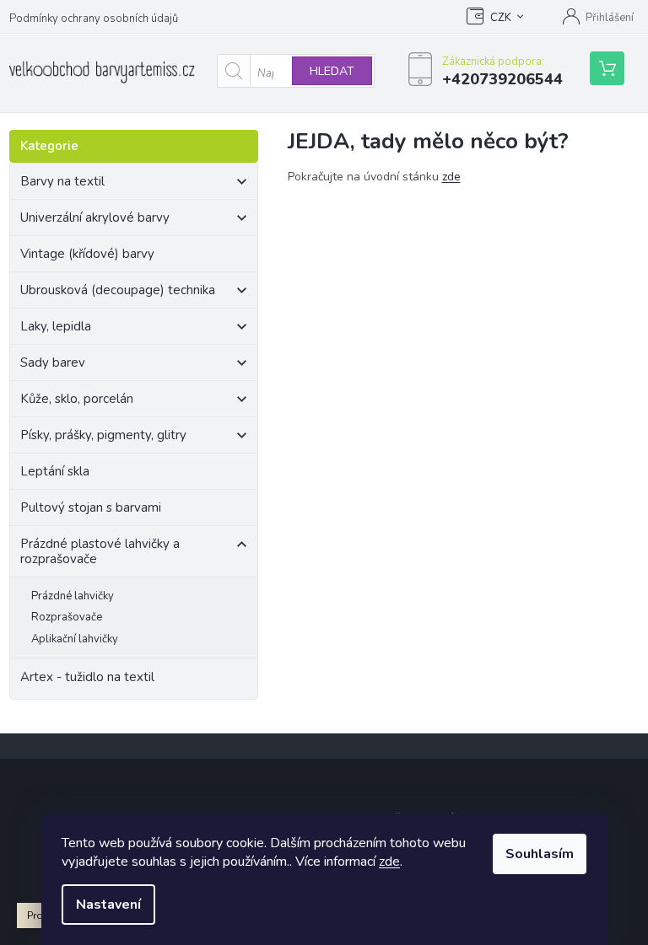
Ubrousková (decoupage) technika (117, 290)
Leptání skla (54, 471)
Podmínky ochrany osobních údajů (93, 18)
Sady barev (52, 362)
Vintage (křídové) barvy (87, 253)
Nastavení (108, 904)
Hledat (332, 71)
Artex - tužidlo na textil (87, 676)
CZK (501, 17)
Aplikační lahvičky (74, 639)
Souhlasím (539, 854)
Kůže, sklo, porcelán (76, 398)
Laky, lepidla (55, 326)
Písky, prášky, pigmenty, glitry (103, 435)
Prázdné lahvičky (72, 596)
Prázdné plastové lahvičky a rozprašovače (100, 551)
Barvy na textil (62, 181)
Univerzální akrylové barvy (95, 217)
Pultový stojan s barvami (90, 507)
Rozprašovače (66, 617)
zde (389, 861)
